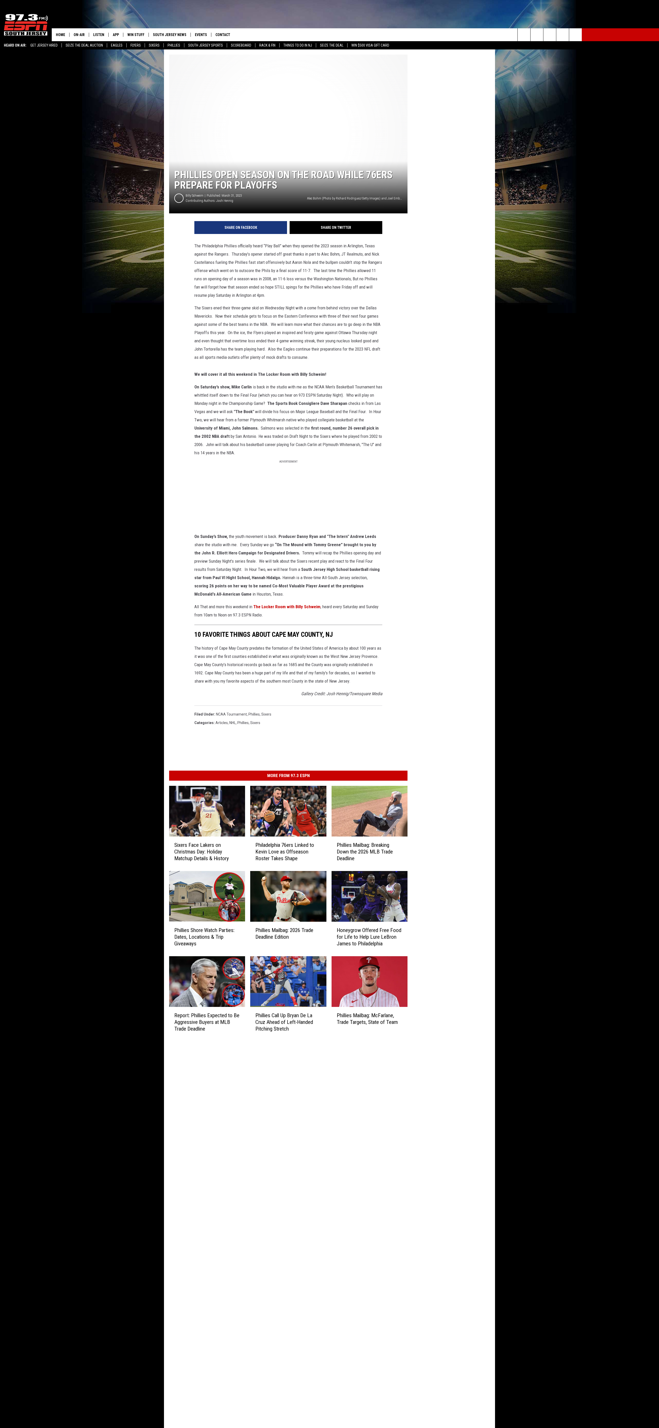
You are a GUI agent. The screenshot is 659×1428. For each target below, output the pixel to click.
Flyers (136, 45)
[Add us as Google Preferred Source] (537, 34)
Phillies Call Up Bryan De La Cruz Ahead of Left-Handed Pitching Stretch (284, 1022)
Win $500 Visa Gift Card (370, 45)
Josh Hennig (224, 201)
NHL (232, 723)
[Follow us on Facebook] (549, 34)
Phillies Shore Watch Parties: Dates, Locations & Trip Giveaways (204, 937)
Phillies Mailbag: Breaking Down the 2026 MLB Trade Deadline (365, 851)
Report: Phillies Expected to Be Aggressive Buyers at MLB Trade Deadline (206, 1022)
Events (201, 35)
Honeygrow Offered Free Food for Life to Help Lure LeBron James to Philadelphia (369, 937)
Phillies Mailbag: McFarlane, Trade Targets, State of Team (367, 1018)
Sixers (154, 45)
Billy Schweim (194, 195)
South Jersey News (169, 35)
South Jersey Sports (205, 45)
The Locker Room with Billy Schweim (286, 606)
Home (60, 35)
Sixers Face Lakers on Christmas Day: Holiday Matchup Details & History (201, 851)
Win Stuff (135, 35)
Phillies (174, 45)
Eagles (117, 45)
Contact (222, 35)
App (116, 35)
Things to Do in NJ (297, 45)
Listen (98, 35)
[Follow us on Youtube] (575, 34)
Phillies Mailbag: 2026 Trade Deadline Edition (284, 933)
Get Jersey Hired (44, 45)
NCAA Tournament (231, 714)
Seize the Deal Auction (84, 45)
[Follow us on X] (562, 34)
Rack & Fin (267, 45)
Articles (221, 723)
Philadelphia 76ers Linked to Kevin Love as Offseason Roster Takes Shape (284, 851)
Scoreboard (241, 45)
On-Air (79, 35)
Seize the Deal (331, 45)
